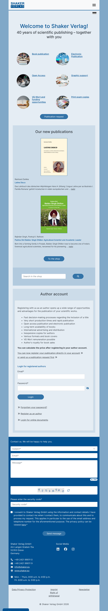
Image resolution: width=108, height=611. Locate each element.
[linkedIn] (58, 549)
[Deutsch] (94, 13)
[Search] (78, 276)
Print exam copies (80, 97)
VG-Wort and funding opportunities (39, 99)
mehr (73, 189)
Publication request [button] (54, 116)
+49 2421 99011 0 (23, 559)
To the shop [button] (54, 258)
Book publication (40, 54)
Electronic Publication (77, 55)
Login (30, 397)
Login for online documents (34, 420)
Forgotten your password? (34, 407)
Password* (23, 383)
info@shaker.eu (22, 567)
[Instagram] (73, 549)
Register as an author (31, 413)
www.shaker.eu (21, 570)
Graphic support (79, 75)
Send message (54, 533)
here (23, 524)
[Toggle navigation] (94, 5)
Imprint (54, 589)
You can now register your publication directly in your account (49, 353)
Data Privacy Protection (24, 589)
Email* (21, 371)
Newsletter (84, 589)
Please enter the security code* (26, 499)
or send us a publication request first (36, 357)
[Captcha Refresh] (68, 490)
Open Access (38, 75)
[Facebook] (66, 549)
